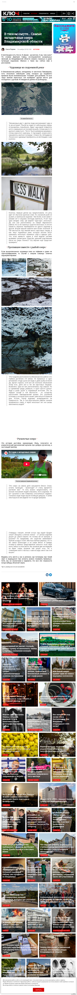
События (26, 13)
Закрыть (38, 990)
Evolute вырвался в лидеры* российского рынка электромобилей (57, 594)
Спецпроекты (43, 13)
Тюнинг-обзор (33, 780)
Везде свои (32, 830)
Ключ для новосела (10, 830)
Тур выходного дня (35, 730)
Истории (34, 13)
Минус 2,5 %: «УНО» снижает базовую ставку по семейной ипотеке (57, 795)
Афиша (52, 13)
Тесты (5, 755)
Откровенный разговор (62, 930)
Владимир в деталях (10, 629)
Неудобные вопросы (10, 654)
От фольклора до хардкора (12, 604)
